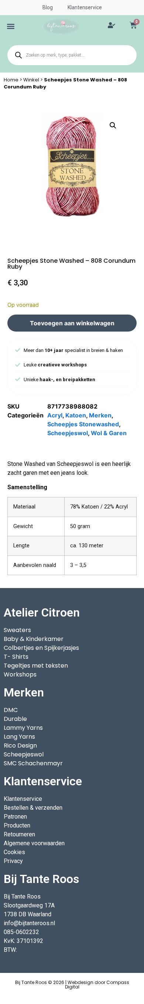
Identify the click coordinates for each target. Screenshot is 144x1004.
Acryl (54, 415)
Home (11, 79)
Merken (100, 415)
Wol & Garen (109, 433)
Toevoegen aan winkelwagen (72, 323)
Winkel (31, 79)
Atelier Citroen (42, 612)
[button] (11, 26)
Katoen (75, 415)
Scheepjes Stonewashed (83, 424)
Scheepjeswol (67, 433)
